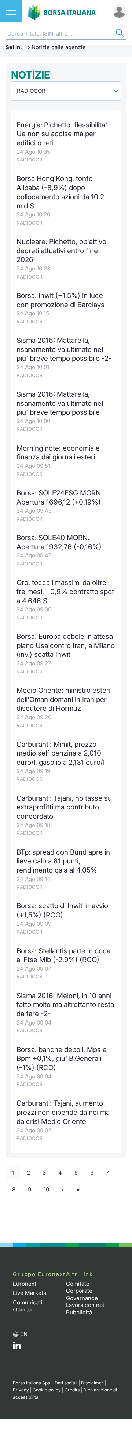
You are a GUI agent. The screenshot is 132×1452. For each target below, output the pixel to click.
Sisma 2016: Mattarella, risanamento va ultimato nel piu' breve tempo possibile (59, 403)
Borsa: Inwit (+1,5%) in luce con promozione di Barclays (60, 300)
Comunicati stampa (28, 1306)
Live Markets (29, 1292)
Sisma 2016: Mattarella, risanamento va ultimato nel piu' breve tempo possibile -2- (64, 349)
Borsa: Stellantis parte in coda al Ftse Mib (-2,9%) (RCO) (63, 955)
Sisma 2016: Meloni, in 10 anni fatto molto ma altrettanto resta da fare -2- (65, 1004)
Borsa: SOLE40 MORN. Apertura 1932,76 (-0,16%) (59, 542)
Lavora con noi (85, 1305)
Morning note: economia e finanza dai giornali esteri (58, 453)
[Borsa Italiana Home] (61, 11)
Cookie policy (47, 1390)
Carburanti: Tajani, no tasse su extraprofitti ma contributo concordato (64, 807)
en (23, 1334)
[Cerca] (119, 34)
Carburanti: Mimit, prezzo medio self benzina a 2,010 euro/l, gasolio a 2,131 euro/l (60, 753)
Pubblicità (79, 1312)
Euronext (24, 1283)
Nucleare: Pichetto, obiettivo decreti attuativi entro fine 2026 (61, 250)
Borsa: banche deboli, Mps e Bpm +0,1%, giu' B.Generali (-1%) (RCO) (61, 1058)
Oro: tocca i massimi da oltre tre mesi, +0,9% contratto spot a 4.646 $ (65, 591)
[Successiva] (63, 1190)
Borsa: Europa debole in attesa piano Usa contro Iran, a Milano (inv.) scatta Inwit (65, 645)
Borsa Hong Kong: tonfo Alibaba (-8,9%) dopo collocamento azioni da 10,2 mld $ (60, 192)
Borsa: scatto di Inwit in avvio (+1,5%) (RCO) (62, 910)
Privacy (21, 1390)
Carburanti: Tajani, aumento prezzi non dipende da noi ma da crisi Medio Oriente (63, 1112)
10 (46, 1189)
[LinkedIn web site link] (17, 1347)
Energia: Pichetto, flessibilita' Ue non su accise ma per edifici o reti (61, 134)
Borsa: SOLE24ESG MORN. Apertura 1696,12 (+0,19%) (59, 497)
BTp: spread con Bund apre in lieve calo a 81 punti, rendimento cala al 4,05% (63, 861)
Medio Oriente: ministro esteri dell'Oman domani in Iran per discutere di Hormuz (63, 699)
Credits (72, 1390)
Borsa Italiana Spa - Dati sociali (45, 1383)
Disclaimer (92, 1383)
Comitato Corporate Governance (82, 1291)
